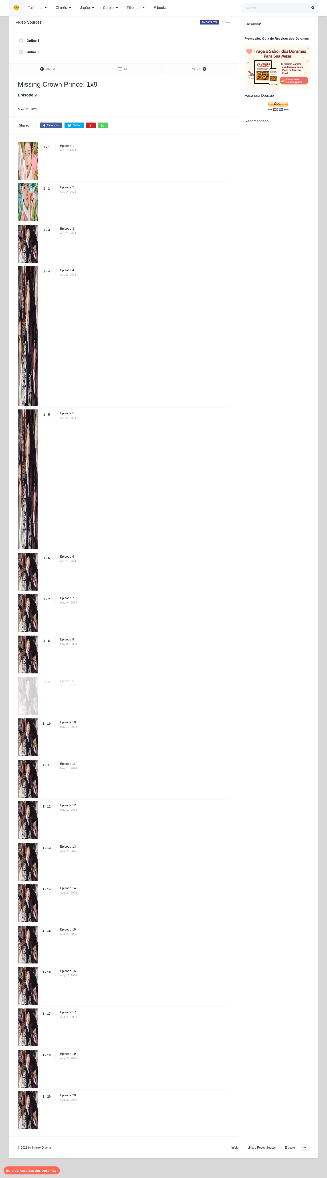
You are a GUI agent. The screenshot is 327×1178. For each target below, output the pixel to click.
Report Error (209, 22)
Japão (85, 8)
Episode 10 (68, 722)
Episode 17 (68, 1012)
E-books (160, 8)
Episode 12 (68, 805)
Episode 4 (67, 270)
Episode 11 (68, 763)
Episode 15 (68, 929)
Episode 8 (67, 639)
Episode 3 (67, 228)
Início (234, 1147)
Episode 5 (67, 413)
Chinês (61, 8)
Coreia (108, 8)
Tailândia (35, 8)
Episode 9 (67, 681)
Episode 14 (68, 888)
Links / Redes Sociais (262, 1147)
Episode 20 (68, 1095)
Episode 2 (67, 187)
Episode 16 (68, 971)
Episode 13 (68, 846)
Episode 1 (67, 145)
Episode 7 (67, 598)
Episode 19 (68, 1053)
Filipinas (133, 8)
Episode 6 (67, 556)
